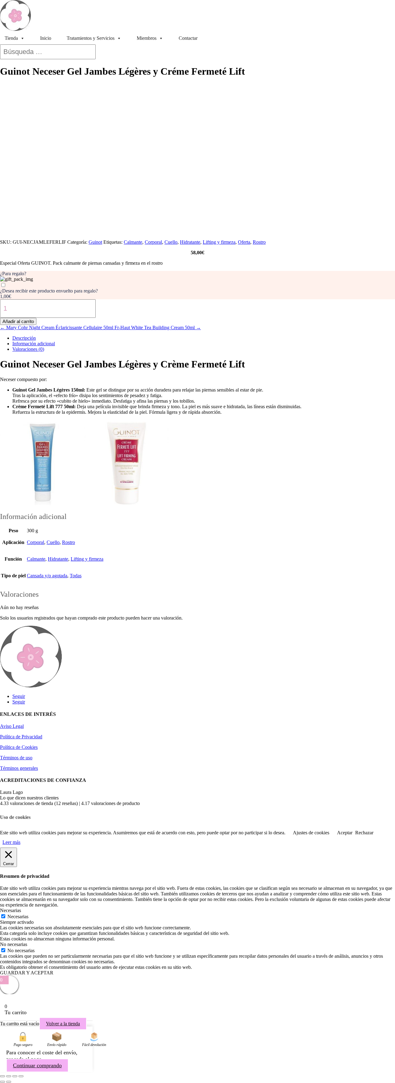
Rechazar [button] (364, 832)
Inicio (45, 38)
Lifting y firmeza (219, 242)
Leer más (11, 842)
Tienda (11, 38)
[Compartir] (14, 1076)
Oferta (244, 242)
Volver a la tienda (63, 1023)
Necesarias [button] (10, 910)
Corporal (153, 242)
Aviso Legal (12, 726)
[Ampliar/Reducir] (2, 1076)
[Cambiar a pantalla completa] (8, 1076)
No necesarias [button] (13, 944)
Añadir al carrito (18, 321)
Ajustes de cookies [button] (311, 832)
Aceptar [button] (344, 832)
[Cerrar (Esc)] (21, 1076)
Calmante (133, 242)
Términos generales (19, 768)
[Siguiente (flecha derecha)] (8, 1082)
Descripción (24, 338)
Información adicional (33, 343)
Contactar (188, 38)
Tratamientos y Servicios (90, 38)
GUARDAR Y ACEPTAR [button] (26, 972)
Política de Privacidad (21, 736)
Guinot (95, 242)
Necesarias (17, 916)
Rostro (259, 242)
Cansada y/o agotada (47, 575)
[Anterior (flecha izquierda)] (2, 1082)
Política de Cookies (19, 747)
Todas (75, 575)
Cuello (170, 242)
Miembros (146, 38)
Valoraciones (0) (28, 349)
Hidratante (190, 242)
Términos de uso (16, 757)
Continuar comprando (37, 1065)
